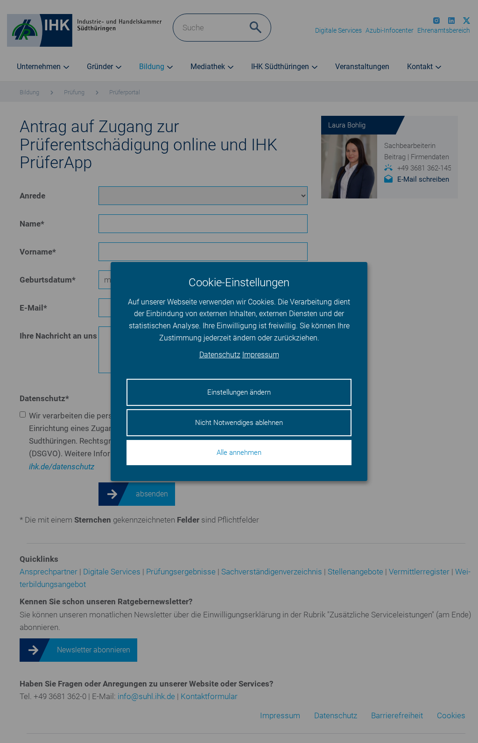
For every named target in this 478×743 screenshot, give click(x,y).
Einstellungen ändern (239, 392)
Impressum (260, 355)
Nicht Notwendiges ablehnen (239, 422)
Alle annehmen (239, 452)
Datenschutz (219, 355)
